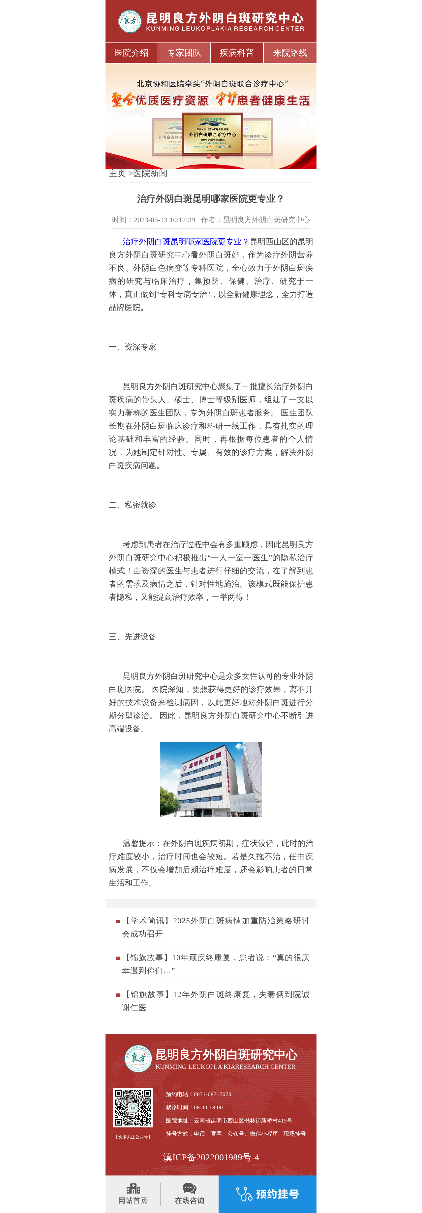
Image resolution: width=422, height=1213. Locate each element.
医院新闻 (150, 173)
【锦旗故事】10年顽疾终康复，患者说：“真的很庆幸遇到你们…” (216, 964)
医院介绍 (131, 53)
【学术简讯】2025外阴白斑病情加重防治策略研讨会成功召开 (216, 927)
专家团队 (184, 53)
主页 (117, 173)
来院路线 (290, 53)
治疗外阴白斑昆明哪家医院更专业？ (186, 241)
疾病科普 (237, 53)
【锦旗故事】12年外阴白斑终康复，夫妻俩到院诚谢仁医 (216, 1001)
